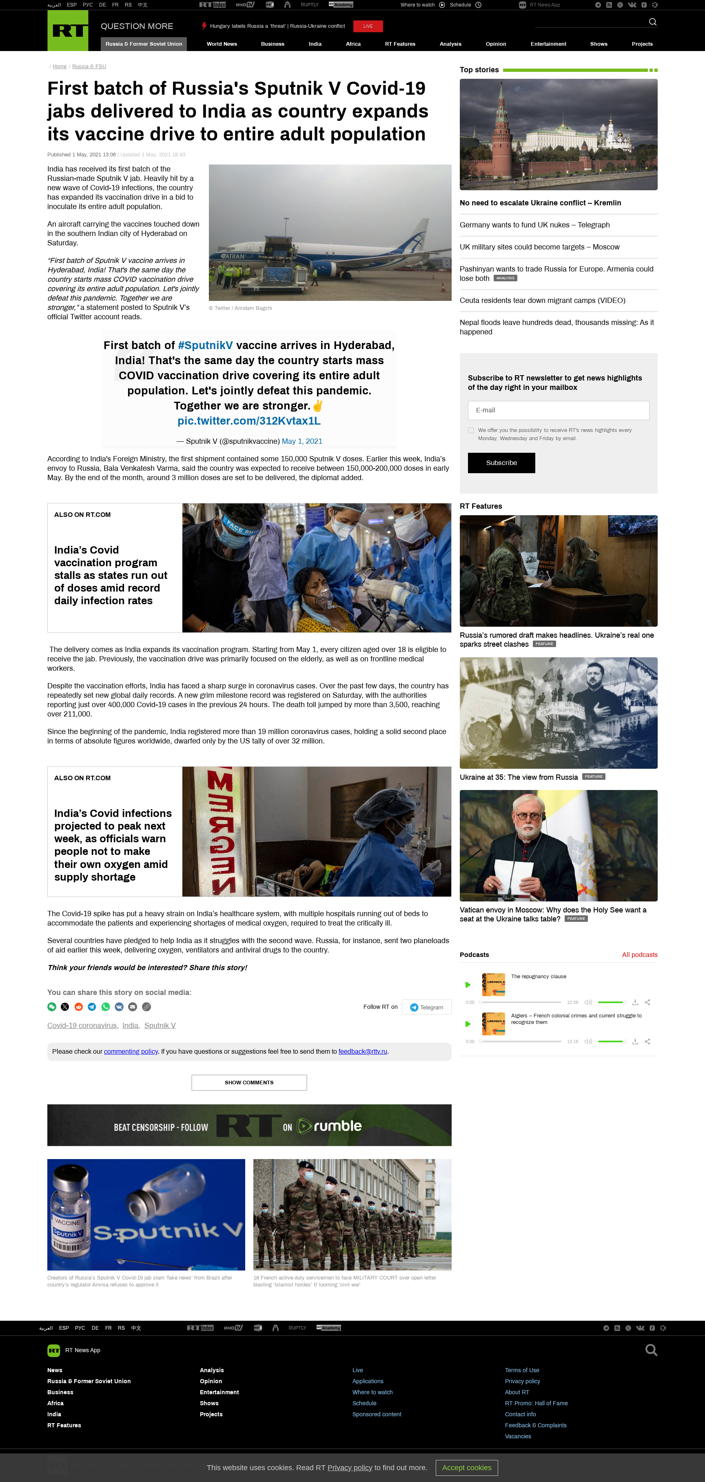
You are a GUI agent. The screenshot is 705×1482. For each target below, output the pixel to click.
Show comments (249, 1083)
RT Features (400, 44)
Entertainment (548, 44)
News (54, 1370)
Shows (598, 44)
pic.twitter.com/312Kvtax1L (249, 421)
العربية (54, 5)
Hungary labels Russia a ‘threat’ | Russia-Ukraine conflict (277, 26)
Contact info (520, 1414)
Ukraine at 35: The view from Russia (520, 777)
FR (115, 5)
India (315, 44)
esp (64, 1328)
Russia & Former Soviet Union (144, 44)
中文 (143, 5)
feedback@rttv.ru (363, 1051)
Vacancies (518, 1436)
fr (108, 1328)
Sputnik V (160, 1025)
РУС (88, 5)
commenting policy (131, 1051)
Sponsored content (376, 1414)
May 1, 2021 (302, 441)
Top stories (479, 70)
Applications (368, 1381)
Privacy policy (522, 1381)
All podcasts (640, 954)
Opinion (496, 44)
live (368, 26)
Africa (353, 44)
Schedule (364, 1403)
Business (272, 44)
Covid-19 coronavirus (82, 1025)
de (95, 1328)
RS (128, 5)
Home (60, 66)
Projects (642, 44)
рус (80, 1328)
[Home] (68, 30)
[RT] (212, 5)
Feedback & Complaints (536, 1425)
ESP (72, 5)
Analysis (450, 44)
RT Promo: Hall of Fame (536, 1403)
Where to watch (372, 1392)
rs (121, 1328)
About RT (517, 1392)
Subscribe (501, 463)
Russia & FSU (89, 66)
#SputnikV (205, 345)
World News (222, 44)
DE (102, 5)
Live (357, 1370)
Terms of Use (522, 1370)
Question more (137, 26)
